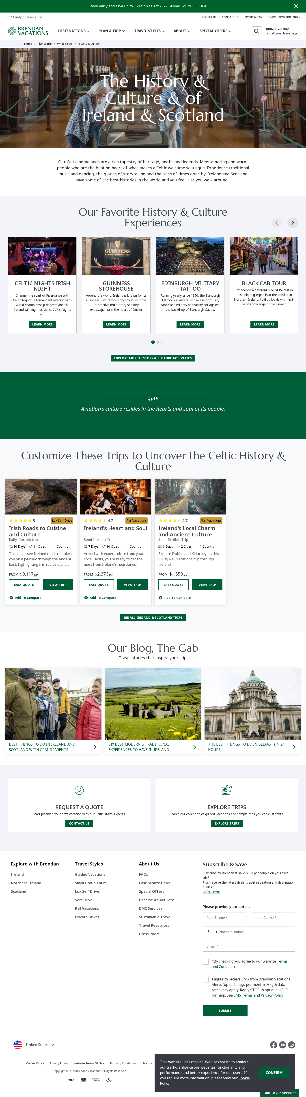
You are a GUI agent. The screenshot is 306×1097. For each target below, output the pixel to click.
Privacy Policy (272, 995)
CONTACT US (230, 17)
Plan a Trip (45, 44)
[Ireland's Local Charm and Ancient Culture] (190, 496)
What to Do (65, 44)
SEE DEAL (200, 6)
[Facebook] (274, 1044)
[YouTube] (283, 1044)
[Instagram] (291, 1044)
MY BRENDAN (254, 17)
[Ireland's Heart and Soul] (115, 496)
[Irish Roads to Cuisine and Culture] (41, 496)
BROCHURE (209, 17)
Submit (225, 1010)
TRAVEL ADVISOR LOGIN (284, 17)
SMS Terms (243, 995)
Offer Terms (211, 892)
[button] (49, 1045)
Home (28, 44)
